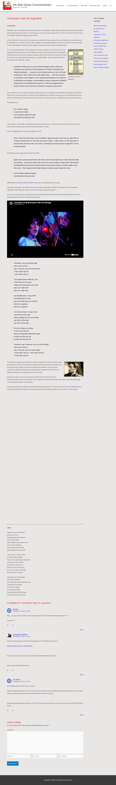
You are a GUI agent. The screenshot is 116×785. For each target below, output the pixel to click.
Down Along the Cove (100, 64)
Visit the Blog (60, 5)
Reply (81, 629)
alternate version (41, 377)
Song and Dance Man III (27, 153)
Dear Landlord (98, 52)
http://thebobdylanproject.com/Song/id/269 (19, 646)
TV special (26, 379)
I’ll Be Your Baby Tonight (101, 67)
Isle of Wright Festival (74, 386)
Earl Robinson (15, 372)
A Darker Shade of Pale (30, 182)
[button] (111, 6)
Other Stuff (84, 5)
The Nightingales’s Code (18, 131)
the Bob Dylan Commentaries (32, 4)
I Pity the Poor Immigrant (101, 58)
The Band (24, 389)
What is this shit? (95, 5)
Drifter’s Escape (98, 49)
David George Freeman (20, 634)
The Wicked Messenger (101, 61)
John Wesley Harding (100, 25)
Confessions (58, 55)
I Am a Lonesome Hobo (101, 55)
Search (105, 5)
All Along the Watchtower (101, 40)
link (11, 57)
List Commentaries (72, 5)
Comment (10, 730)
